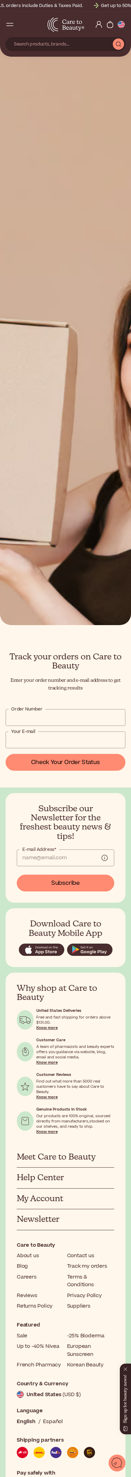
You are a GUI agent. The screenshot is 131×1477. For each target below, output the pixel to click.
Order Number (27, 709)
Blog (22, 1266)
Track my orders (87, 1266)
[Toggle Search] (21, 24)
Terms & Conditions (80, 1280)
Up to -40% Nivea (38, 1346)
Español (53, 1421)
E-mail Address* (39, 849)
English (26, 1421)
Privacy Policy (84, 1295)
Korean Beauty (85, 1364)
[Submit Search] (118, 44)
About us (28, 1255)
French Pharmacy (39, 1364)
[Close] (125, 1368)
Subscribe (65, 883)
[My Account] (99, 24)
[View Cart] (110, 24)
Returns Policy (34, 1306)
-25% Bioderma (85, 1335)
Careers (27, 1277)
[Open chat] (117, 1463)
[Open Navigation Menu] (10, 24)
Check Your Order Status (65, 762)
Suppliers (78, 1306)
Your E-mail (23, 731)
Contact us (80, 1255)
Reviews (27, 1295)
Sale (22, 1335)
